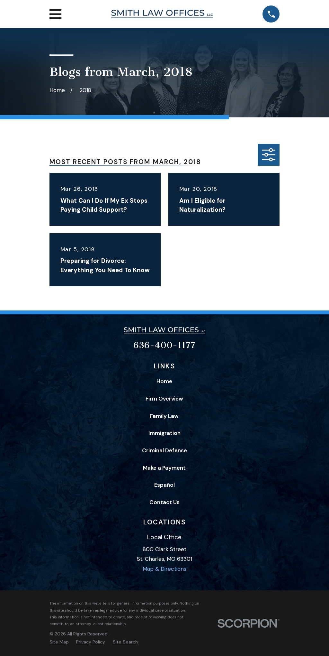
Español (164, 484)
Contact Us (164, 502)
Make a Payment (164, 467)
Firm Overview (164, 398)
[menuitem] (59, 642)
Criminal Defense (164, 450)
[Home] (161, 14)
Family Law (164, 416)
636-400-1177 (164, 345)
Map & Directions (164, 568)
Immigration (164, 433)
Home (164, 381)
